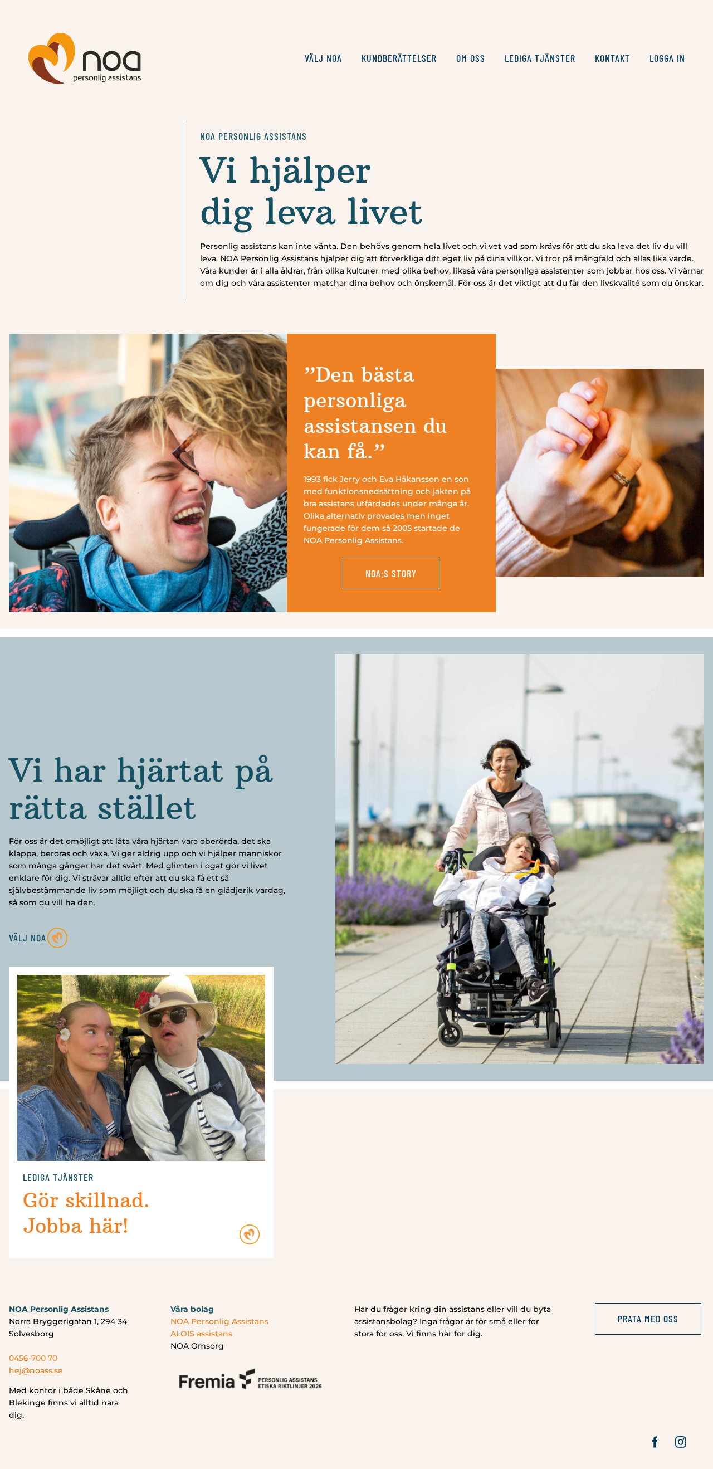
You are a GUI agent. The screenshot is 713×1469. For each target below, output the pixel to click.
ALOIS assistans (201, 1334)
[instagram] (681, 1442)
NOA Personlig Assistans (219, 1321)
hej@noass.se (36, 1370)
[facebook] (655, 1442)
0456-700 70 (33, 1358)
